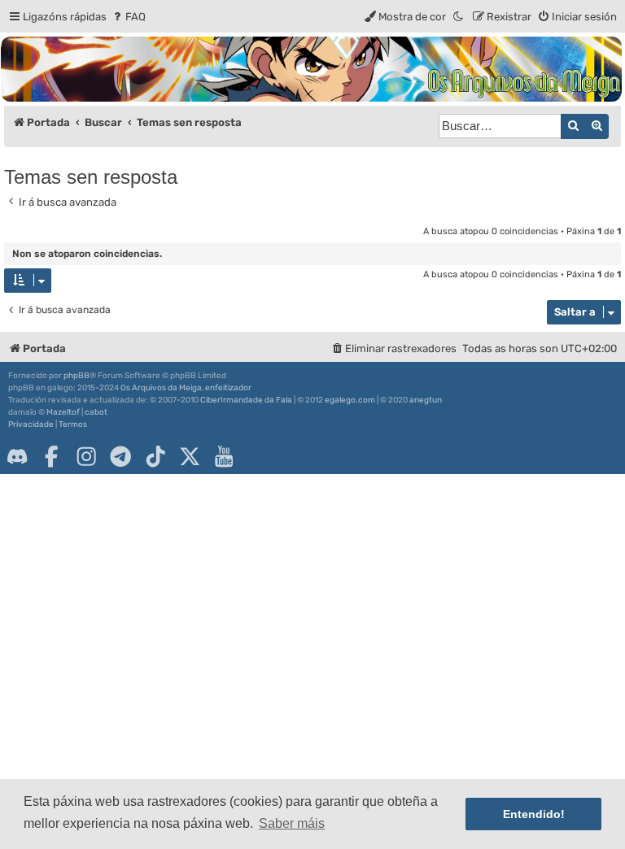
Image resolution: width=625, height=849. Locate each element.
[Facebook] (51, 456)
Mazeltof (63, 412)
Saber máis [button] (292, 823)
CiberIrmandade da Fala (246, 400)
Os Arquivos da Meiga (161, 388)
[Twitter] (189, 456)
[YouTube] (223, 456)
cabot (96, 412)
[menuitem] (128, 16)
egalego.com (350, 400)
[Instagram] (86, 456)
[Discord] (17, 456)
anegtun (425, 400)
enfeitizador (228, 388)
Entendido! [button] (534, 814)
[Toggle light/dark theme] (459, 16)
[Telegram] (120, 456)
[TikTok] (155, 456)
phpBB (76, 376)
